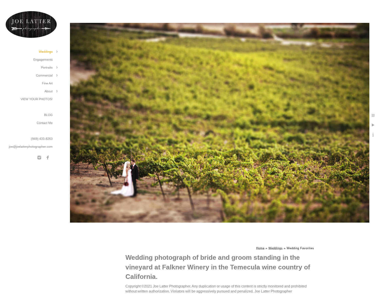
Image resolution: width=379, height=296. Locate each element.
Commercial (44, 75)
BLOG (48, 115)
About (49, 91)
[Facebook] (48, 157)
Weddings (46, 51)
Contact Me (45, 123)
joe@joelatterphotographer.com (31, 146)
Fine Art (47, 83)
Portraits (47, 67)
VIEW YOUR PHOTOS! (37, 99)
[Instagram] (39, 157)
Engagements (43, 59)
